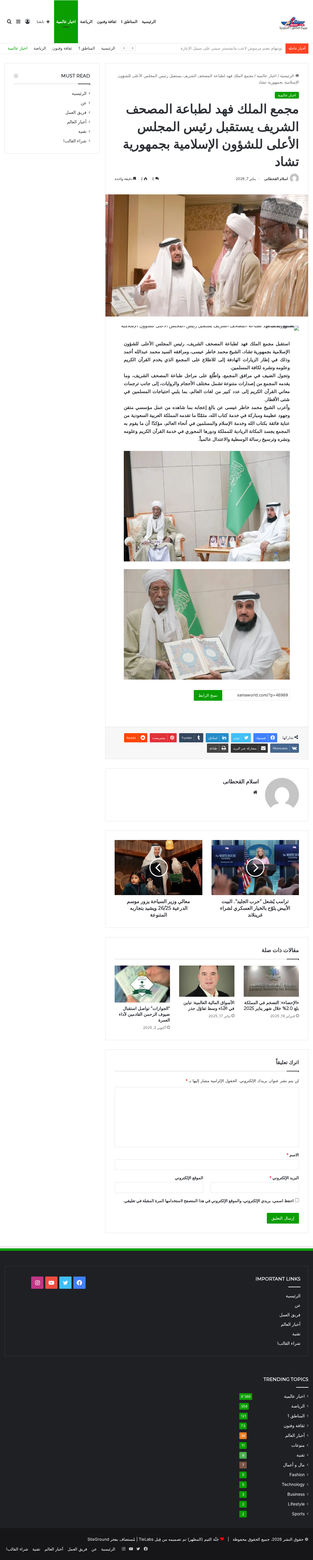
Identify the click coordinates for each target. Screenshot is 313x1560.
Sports (298, 1513)
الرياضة (86, 21)
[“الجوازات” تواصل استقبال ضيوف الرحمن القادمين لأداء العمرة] (142, 984)
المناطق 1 (129, 21)
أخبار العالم (77, 121)
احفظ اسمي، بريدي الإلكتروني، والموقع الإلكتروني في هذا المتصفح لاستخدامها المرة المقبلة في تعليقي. (208, 1200)
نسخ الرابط (208, 695)
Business (296, 1494)
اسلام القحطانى (276, 178)
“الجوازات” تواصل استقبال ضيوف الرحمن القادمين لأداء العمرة (144, 1014)
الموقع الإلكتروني (189, 1177)
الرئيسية (149, 21)
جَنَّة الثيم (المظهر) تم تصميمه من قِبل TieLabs (179, 1539)
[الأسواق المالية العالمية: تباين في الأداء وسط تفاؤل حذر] (206, 981)
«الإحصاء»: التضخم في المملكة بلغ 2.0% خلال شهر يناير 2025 (271, 1005)
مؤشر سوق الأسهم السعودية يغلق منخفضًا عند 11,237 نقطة (231, 48)
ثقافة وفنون (106, 21)
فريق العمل (76, 112)
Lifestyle (296, 1504)
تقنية (82, 131)
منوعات (298, 1445)
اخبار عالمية (66, 21)
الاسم (292, 1154)
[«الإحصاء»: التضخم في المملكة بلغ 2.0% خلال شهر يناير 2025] (271, 981)
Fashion (297, 1474)
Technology (293, 1484)
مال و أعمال (294, 1464)
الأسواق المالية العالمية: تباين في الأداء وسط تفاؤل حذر (208, 1005)
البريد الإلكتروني (284, 1177)
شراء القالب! (75, 140)
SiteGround (98, 1539)
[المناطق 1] (293, 21)
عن (84, 102)
